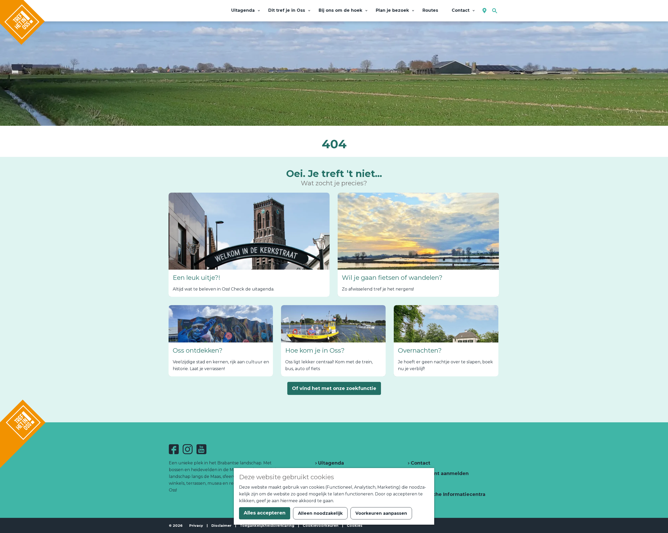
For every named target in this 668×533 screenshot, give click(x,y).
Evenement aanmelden (439, 473)
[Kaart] (484, 10)
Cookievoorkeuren (320, 525)
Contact (419, 463)
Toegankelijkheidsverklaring (267, 525)
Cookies (354, 525)
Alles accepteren (264, 513)
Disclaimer (221, 525)
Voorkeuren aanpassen (381, 513)
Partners (420, 484)
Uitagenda (330, 463)
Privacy (196, 525)
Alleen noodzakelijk (320, 513)
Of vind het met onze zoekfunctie (334, 388)
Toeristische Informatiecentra (447, 494)
